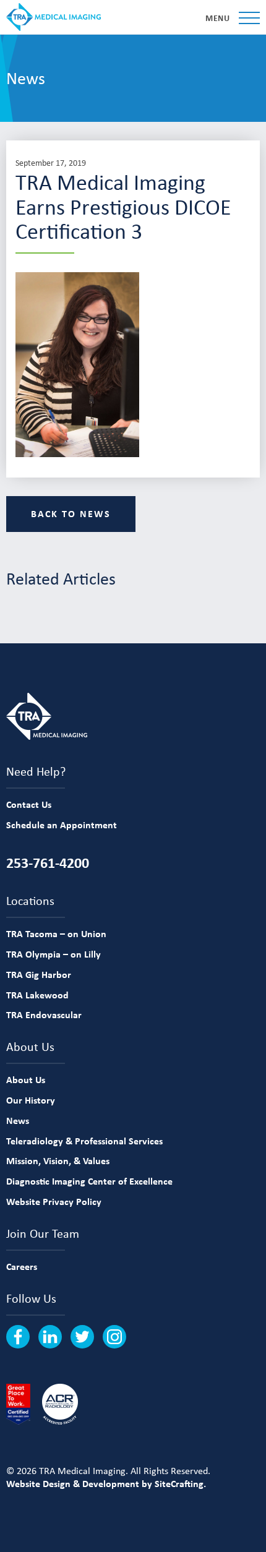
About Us (25, 1079)
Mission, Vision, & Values (57, 1160)
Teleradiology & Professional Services (84, 1140)
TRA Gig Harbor (38, 974)
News (17, 1120)
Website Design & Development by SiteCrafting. (106, 1483)
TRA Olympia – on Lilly (53, 954)
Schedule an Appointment (61, 824)
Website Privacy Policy (53, 1201)
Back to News (71, 513)
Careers (21, 1266)
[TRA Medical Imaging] (53, 17)
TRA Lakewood (37, 994)
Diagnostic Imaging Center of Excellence (89, 1181)
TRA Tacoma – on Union (56, 933)
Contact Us (28, 804)
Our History (30, 1100)
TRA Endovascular (44, 1014)
